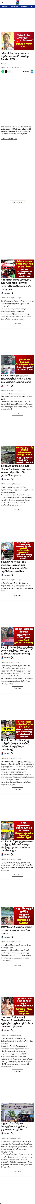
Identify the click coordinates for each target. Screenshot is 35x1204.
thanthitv (7, 293)
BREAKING (5, 6)
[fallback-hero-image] (17, 269)
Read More (17, 323)
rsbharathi (10, 138)
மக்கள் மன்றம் (24, 6)
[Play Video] (17, 41)
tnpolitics (4, 138)
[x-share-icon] (6, 72)
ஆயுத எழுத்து (14, 6)
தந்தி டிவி (3, 63)
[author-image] (2, 293)
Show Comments (17, 202)
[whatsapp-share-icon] (2, 72)
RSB (16, 138)
